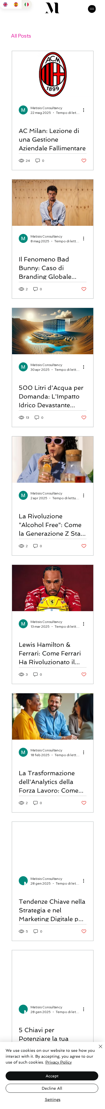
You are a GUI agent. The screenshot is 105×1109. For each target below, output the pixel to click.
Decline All (52, 1088)
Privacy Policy (58, 1062)
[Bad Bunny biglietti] (52, 203)
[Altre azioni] (85, 110)
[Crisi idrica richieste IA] (52, 331)
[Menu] (92, 9)
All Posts (21, 36)
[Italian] (26, 4)
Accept (52, 1076)
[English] (5, 4)
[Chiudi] (97, 1050)
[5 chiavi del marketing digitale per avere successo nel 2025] (52, 973)
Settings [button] (52, 1099)
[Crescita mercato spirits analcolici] (52, 459)
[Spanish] (15, 4)
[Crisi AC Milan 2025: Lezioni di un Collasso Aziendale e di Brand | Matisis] (52, 74)
